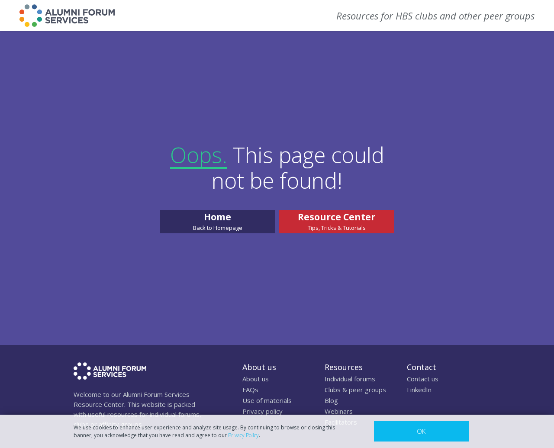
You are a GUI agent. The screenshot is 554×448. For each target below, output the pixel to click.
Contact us (422, 378)
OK (421, 431)
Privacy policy (262, 411)
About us (255, 378)
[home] (67, 15)
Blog (331, 400)
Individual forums (350, 378)
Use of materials (267, 400)
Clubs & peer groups (355, 389)
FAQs (250, 389)
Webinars (339, 411)
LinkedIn (419, 389)
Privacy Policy (243, 435)
